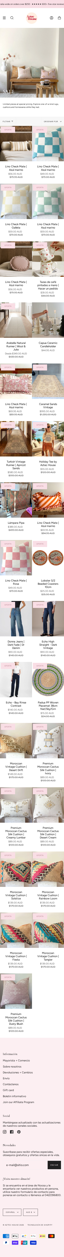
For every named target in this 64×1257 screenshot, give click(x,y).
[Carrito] (59, 18)
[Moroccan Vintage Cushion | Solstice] (16, 869)
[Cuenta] (51, 18)
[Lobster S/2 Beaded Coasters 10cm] (48, 557)
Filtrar (6, 121)
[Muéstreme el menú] (5, 18)
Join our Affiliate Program (18, 1102)
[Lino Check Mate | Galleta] (16, 201)
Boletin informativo (14, 1096)
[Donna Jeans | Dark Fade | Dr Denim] (16, 618)
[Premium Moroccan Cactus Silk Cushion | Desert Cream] (48, 805)
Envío (6, 1078)
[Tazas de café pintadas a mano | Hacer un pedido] (48, 259)
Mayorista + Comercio (16, 1060)
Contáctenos (10, 1084)
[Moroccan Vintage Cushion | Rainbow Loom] (48, 869)
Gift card (8, 1090)
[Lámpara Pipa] (16, 500)
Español (10, 1212)
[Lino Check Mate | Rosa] (16, 557)
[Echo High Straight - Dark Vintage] (48, 618)
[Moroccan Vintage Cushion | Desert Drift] (16, 740)
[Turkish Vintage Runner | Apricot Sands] (16, 438)
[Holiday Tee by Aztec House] (48, 438)
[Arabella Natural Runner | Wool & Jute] (16, 320)
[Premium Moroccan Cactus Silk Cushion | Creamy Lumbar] (16, 805)
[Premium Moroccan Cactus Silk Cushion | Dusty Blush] (16, 991)
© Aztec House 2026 (13, 1225)
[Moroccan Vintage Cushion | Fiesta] (16, 930)
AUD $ (29, 1212)
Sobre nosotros (12, 1066)
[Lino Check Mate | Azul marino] (16, 143)
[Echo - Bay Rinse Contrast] (16, 679)
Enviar (54, 1165)
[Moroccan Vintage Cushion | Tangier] (48, 930)
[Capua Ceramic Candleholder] (48, 320)
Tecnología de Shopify (40, 1225)
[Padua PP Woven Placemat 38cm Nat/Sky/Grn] (48, 679)
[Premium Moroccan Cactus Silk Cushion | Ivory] (48, 740)
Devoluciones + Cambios (18, 1072)
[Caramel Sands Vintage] (48, 381)
